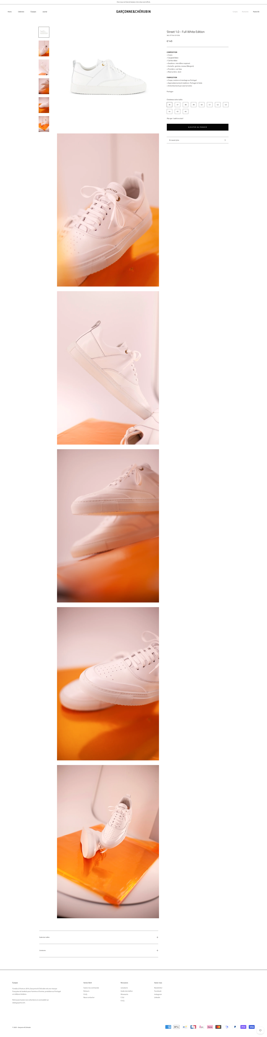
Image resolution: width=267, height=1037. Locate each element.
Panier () (256, 12)
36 (169, 104)
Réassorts (124, 994)
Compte (235, 12)
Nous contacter (89, 997)
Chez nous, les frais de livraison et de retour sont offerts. (133, 2)
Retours (86, 991)
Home (10, 12)
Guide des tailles (44, 937)
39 (194, 104)
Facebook (157, 991)
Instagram (158, 994)
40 (202, 104)
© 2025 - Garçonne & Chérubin (21, 1027)
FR (261, 7)
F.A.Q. (85, 994)
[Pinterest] (184, 91)
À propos (33, 12)
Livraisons (42, 950)
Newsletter (158, 988)
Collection (21, 12)
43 (226, 104)
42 (218, 104)
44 (169, 111)
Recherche (245, 12)
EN (263, 7)
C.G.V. (122, 997)
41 (210, 104)
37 (177, 104)
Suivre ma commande (91, 988)
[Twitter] (180, 91)
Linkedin (157, 997)
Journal (45, 12)
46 (185, 111)
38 (185, 104)
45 (177, 111)
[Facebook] (176, 91)
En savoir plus (174, 140)
